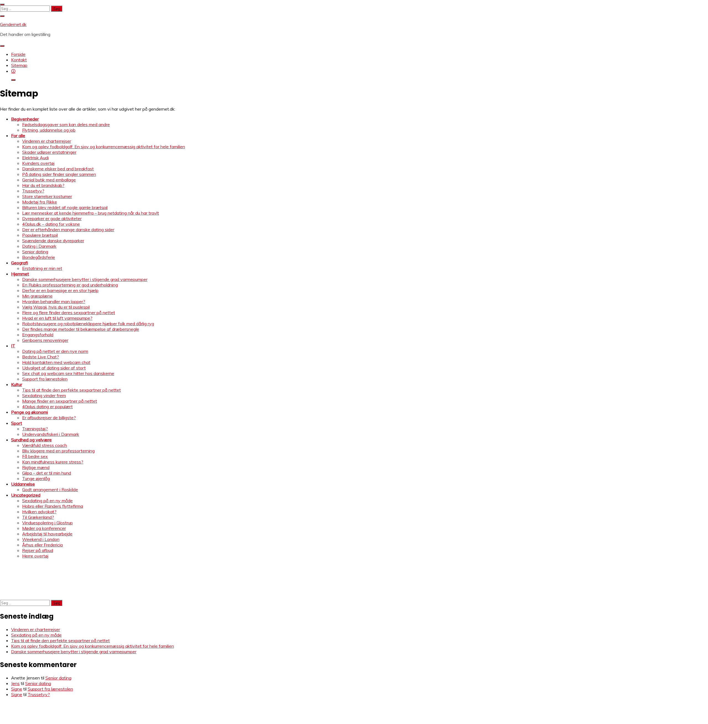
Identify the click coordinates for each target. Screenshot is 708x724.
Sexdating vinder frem (44, 395)
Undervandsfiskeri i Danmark (50, 434)
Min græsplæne (37, 296)
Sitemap (19, 65)
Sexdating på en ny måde (47, 500)
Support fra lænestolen (44, 379)
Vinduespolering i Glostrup (47, 522)
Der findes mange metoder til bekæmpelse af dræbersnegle (80, 329)
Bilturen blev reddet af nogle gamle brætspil (65, 207)
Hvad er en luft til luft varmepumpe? (57, 318)
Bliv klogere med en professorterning (58, 451)
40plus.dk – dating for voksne (51, 224)
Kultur (16, 384)
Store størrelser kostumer (47, 196)
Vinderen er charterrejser (46, 141)
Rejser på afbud (37, 550)
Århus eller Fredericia (42, 545)
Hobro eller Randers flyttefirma (52, 506)
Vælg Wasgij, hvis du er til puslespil (56, 307)
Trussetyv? (33, 191)
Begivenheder (25, 119)
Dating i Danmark (39, 246)
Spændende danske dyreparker (53, 240)
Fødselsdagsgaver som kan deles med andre (66, 124)
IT (13, 345)
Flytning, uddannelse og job (49, 130)
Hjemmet (20, 274)
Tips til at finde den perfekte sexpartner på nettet (71, 390)
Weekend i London (40, 539)
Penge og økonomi (29, 412)
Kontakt (19, 59)
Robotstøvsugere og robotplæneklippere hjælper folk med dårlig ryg (88, 323)
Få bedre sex (35, 456)
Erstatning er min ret (42, 268)
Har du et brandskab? (43, 185)
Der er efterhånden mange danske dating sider (68, 229)
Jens (15, 683)
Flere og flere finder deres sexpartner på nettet (68, 312)
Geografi (19, 262)
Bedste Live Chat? (40, 357)
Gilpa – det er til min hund (46, 473)
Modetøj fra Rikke (39, 202)
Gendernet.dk (13, 24)
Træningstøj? (35, 428)
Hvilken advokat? (39, 511)
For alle (18, 135)
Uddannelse (23, 484)
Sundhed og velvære (31, 439)
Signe (16, 689)
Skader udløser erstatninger (49, 152)
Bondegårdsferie (38, 257)
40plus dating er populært (47, 406)
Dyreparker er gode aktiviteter (52, 218)
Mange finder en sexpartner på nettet (59, 401)
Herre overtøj (35, 556)
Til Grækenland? (38, 517)
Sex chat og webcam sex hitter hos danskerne (68, 373)
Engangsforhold (37, 334)
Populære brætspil (40, 235)
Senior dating (35, 251)
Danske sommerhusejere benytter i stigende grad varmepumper (84, 279)
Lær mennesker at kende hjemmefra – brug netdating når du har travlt (90, 213)
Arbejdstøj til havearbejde (47, 534)
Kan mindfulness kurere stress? (52, 462)
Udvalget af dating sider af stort (54, 368)
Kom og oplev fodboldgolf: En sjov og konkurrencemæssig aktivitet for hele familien (103, 146)
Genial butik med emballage (49, 180)
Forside (18, 54)
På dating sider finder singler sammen (59, 174)
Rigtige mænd (36, 467)
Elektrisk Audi (35, 157)
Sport (16, 423)
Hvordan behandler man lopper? (53, 301)
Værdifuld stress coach (44, 445)
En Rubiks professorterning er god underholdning (70, 285)
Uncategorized (25, 495)
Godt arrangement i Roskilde (50, 489)
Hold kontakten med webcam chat (56, 362)
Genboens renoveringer (45, 340)
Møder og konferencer (44, 528)
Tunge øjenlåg (36, 478)
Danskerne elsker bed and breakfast (58, 168)
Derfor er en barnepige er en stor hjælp (60, 290)
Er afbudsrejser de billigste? (49, 417)
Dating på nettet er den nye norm (55, 351)
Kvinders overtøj (38, 163)
